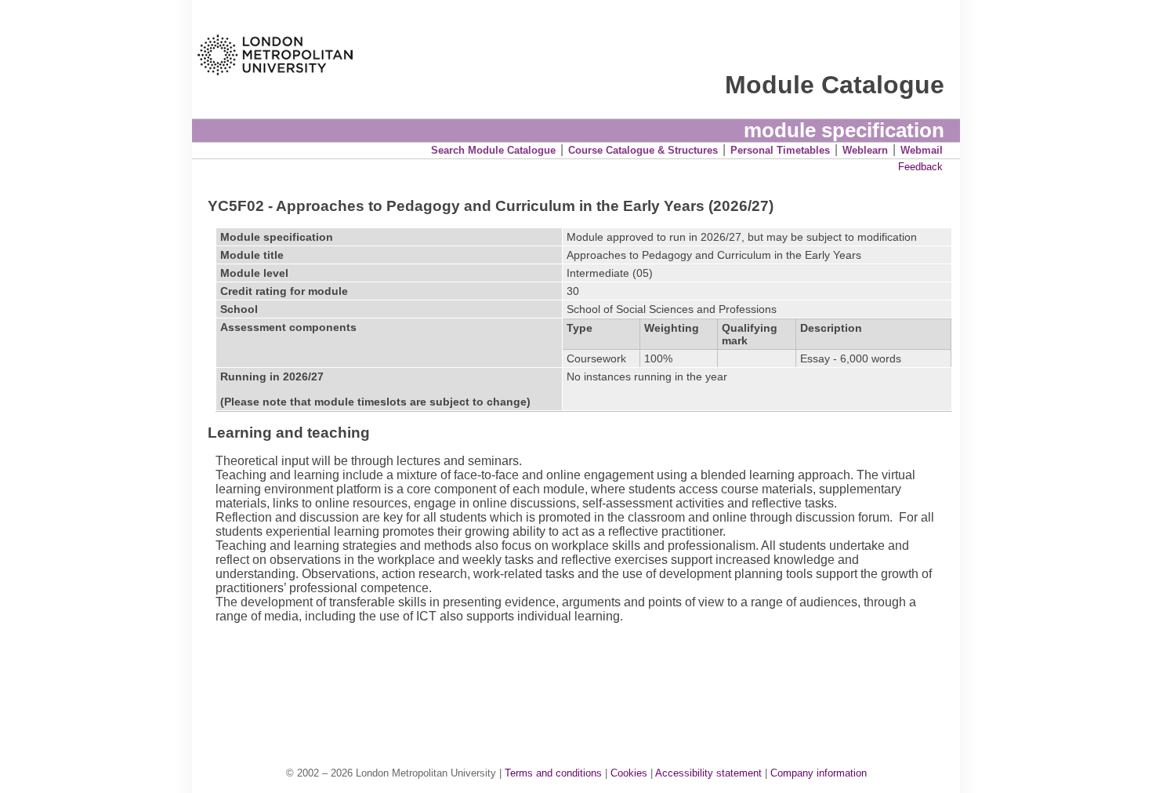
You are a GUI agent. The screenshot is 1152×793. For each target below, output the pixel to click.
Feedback (920, 167)
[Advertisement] (584, 678)
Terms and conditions (553, 773)
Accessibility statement (708, 773)
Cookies (628, 773)
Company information (818, 773)
